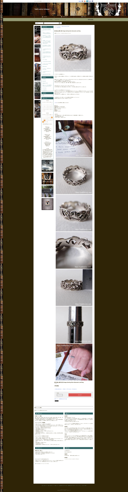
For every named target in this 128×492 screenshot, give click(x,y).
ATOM (85, 485)
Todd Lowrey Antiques (42, 9)
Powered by (58, 490)
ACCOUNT (45, 16)
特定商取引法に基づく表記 (63, 485)
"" (39, 19)
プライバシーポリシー (78, 485)
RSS (83, 485)
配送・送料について (51, 485)
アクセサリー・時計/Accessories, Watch (63, 26)
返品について (57, 485)
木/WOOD (44, 79)
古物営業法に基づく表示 (71, 485)
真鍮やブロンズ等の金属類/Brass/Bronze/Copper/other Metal (47, 85)
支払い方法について (45, 485)
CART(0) (84, 16)
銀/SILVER (58, 27)
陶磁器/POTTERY (45, 83)
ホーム (55, 26)
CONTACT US (65, 16)
